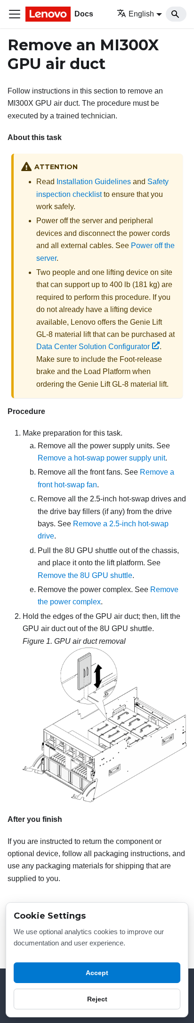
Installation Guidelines (94, 182)
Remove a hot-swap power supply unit (101, 458)
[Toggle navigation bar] (15, 14)
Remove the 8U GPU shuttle (85, 575)
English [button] (141, 14)
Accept (97, 972)
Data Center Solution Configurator (93, 347)
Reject (97, 999)
